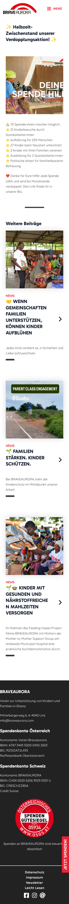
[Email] (42, 895)
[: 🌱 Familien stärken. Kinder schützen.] (60, 459)
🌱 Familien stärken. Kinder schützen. (25, 457)
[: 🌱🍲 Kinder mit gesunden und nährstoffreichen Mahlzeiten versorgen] (60, 602)
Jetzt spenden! (65, 854)
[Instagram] (34, 895)
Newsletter (34, 883)
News (10, 296)
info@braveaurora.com (17, 720)
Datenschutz (34, 872)
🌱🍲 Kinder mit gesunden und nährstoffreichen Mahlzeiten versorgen (27, 600)
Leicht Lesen (34, 888)
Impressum (34, 877)
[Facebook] (26, 895)
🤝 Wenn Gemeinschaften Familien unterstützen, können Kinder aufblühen (26, 317)
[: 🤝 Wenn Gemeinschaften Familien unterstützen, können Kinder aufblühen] (60, 319)
